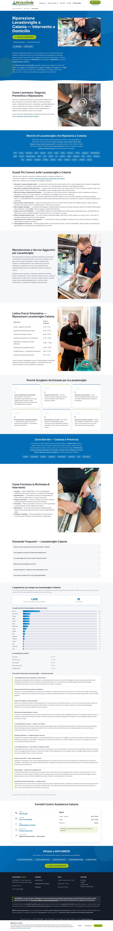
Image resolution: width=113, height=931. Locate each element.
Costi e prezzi (84, 884)
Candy (41, 67)
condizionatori (61, 456)
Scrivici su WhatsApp (25, 819)
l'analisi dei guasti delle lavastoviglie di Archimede (49, 178)
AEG (53, 144)
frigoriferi (43, 456)
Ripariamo (42, 3)
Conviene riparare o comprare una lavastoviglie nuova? (31, 569)
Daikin (62, 153)
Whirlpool (32, 144)
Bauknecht (29, 153)
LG (56, 156)
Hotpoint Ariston (31, 156)
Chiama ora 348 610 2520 (25, 37)
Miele (48, 67)
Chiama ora (96, 2)
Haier (15, 156)
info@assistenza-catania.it (27, 825)
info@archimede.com (87, 919)
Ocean (89, 156)
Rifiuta (80, 925)
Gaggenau (85, 153)
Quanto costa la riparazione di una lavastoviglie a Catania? (32, 547)
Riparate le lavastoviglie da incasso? (25, 564)
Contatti (69, 3)
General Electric (95, 153)
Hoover (21, 156)
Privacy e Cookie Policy (87, 886)
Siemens (53, 159)
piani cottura (86, 456)
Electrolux (32, 67)
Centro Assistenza (17, 8)
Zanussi (74, 159)
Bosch (22, 67)
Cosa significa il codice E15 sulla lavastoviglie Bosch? (30, 552)
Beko (64, 67)
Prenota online (77, 3)
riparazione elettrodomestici (46, 148)
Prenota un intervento (25, 830)
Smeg (38, 144)
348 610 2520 (23, 813)
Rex (23, 159)
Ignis (39, 156)
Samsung (48, 144)
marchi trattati (58, 146)
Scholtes (45, 159)
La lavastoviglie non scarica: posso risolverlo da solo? (30, 558)
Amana (21, 153)
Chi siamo (62, 3)
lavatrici (25, 456)
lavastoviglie (34, 456)
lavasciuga (71, 456)
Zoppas (89, 159)
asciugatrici (52, 456)
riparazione (26, 8)
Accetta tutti (98, 925)
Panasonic (96, 156)
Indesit (43, 144)
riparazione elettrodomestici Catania (27, 116)
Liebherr (62, 156)
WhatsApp (18, 46)
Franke (77, 153)
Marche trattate (52, 3)
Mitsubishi (76, 156)
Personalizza (88, 925)
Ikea (45, 156)
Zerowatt (82, 159)
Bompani (43, 153)
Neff (83, 156)
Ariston (56, 67)
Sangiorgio (37, 159)
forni (78, 456)
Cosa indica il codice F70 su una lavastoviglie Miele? (30, 575)
